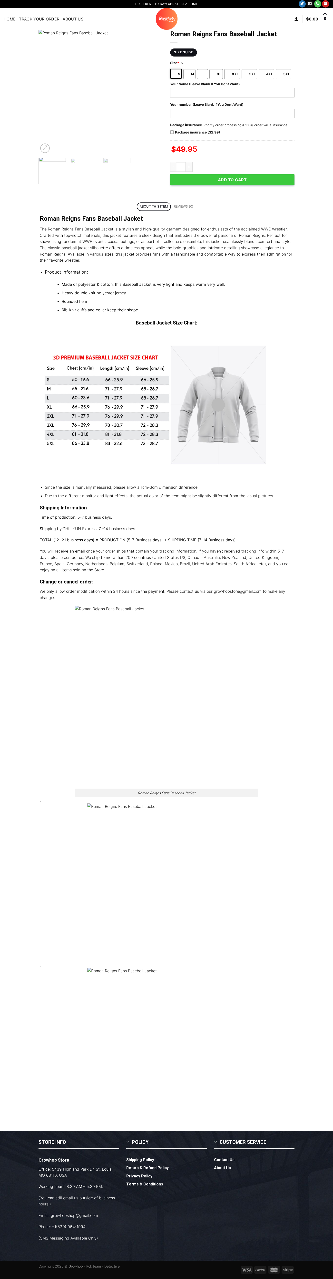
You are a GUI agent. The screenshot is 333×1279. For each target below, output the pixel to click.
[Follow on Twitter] (302, 4)
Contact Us (224, 1160)
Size (174, 63)
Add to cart (232, 179)
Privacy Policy (139, 1176)
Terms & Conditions (144, 1184)
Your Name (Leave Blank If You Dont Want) (205, 84)
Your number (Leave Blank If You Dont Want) (207, 104)
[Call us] (317, 4)
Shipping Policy (140, 1160)
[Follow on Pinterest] (325, 4)
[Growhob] (166, 19)
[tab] (154, 206)
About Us (73, 19)
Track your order (39, 19)
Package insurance (186, 125)
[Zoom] (45, 148)
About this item (154, 206)
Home (10, 19)
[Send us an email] (309, 4)
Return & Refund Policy (147, 1168)
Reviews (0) (184, 206)
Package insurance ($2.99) (197, 132)
